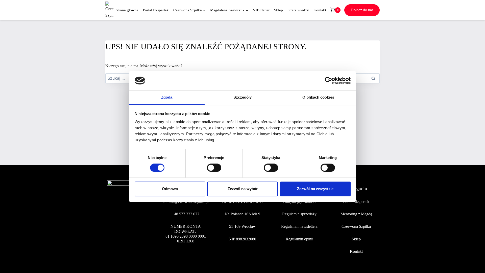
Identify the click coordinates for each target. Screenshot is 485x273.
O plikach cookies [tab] (318, 97)
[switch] (214, 168)
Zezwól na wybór (243, 189)
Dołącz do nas (362, 10)
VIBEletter (261, 10)
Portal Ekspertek (156, 10)
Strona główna (127, 10)
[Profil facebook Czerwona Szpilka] (111, 232)
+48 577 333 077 (185, 214)
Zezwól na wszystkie (315, 189)
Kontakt (319, 10)
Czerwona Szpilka (356, 226)
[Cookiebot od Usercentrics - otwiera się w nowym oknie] (328, 80)
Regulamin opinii (299, 239)
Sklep (278, 10)
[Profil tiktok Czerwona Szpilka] (134, 232)
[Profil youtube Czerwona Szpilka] (146, 232)
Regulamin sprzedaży (299, 214)
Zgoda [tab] (167, 97)
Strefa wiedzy (298, 10)
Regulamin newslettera (299, 226)
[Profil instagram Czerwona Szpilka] (123, 232)
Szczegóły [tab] (242, 97)
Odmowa (170, 189)
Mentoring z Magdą (356, 214)
